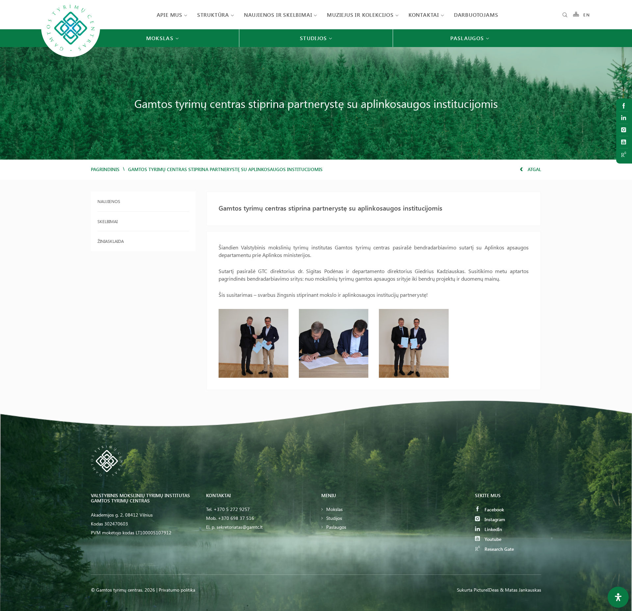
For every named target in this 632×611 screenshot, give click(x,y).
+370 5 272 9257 (232, 509)
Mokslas (334, 509)
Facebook (493, 509)
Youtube (492, 539)
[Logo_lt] (70, 56)
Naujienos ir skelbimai (278, 14)
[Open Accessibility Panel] (618, 597)
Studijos (334, 518)
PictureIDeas (486, 590)
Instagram (494, 519)
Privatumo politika (177, 590)
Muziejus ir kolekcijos (360, 14)
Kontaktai (423, 14)
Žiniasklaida (110, 241)
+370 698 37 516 (236, 518)
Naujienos (108, 201)
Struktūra (213, 14)
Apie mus (169, 14)
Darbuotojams (476, 14)
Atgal (533, 169)
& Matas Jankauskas (520, 590)
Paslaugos (336, 527)
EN (586, 14)
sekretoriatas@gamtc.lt (240, 527)
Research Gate (498, 549)
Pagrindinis (105, 169)
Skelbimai (107, 221)
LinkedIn (492, 529)
